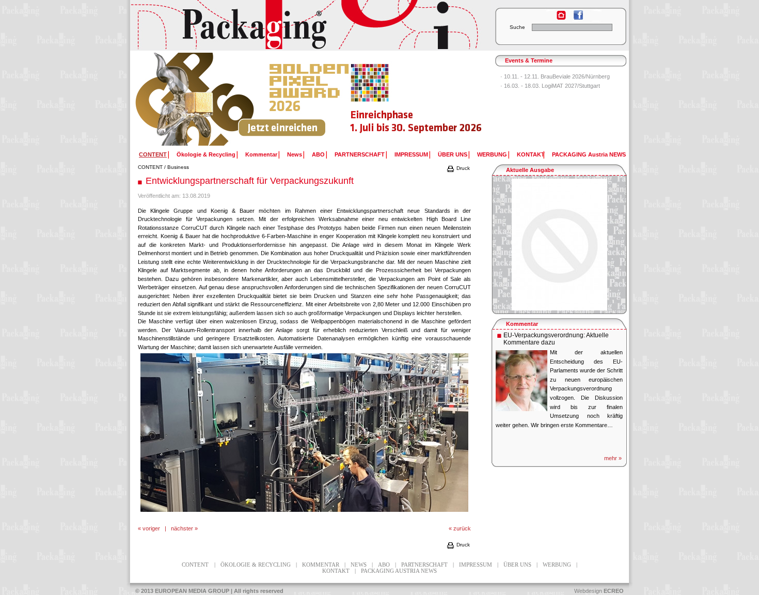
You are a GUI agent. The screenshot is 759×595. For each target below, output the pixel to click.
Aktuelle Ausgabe (530, 170)
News (294, 154)
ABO (318, 154)
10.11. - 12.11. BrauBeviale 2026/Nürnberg (557, 76)
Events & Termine (528, 60)
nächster (182, 528)
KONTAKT (531, 154)
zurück (462, 528)
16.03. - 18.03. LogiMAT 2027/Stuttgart (552, 86)
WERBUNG (492, 154)
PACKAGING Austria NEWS (589, 154)
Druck (462, 168)
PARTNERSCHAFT (360, 154)
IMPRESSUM (411, 154)
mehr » (613, 458)
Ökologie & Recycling (206, 154)
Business (178, 167)
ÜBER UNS (452, 154)
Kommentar (261, 154)
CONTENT (150, 167)
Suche (517, 27)
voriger (151, 528)
